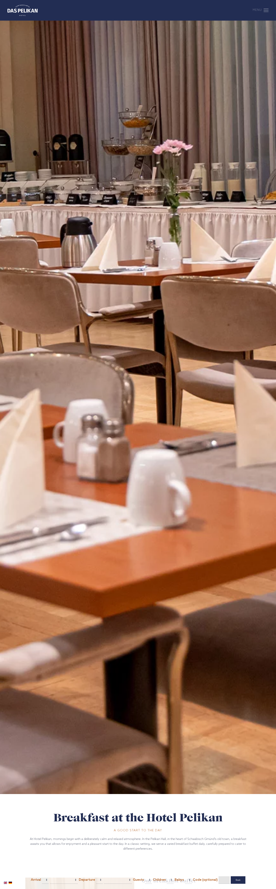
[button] (260, 10)
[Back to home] (23, 10)
